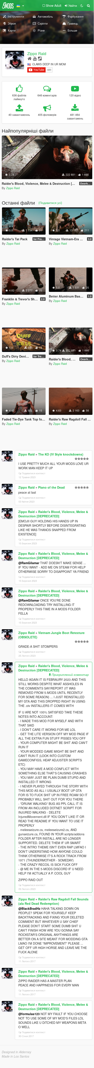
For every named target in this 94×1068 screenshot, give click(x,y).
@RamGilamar (28, 563)
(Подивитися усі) (50, 202)
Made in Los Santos (15, 1056)
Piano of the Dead (51, 487)
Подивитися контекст (33, 473)
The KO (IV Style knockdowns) (60, 454)
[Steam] (40, 58)
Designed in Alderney (16, 1052)
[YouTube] (35, 58)
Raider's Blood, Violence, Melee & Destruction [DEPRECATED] (53, 514)
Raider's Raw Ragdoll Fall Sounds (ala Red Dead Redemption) (53, 901)
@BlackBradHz (29, 908)
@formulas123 (29, 1014)
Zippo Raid (36, 53)
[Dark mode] (82, 5)
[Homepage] (29, 58)
